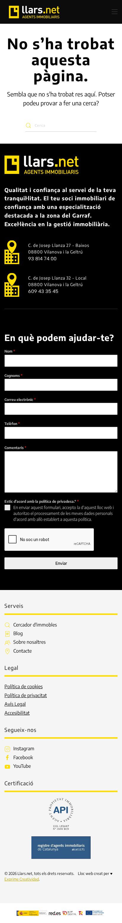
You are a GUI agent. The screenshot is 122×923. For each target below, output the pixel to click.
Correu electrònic (20, 399)
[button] (115, 12)
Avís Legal (15, 704)
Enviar (61, 563)
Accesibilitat (17, 713)
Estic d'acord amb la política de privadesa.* (41, 501)
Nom (9, 351)
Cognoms (13, 375)
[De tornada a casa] (34, 12)
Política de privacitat (25, 695)
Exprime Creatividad (21, 879)
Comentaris (15, 447)
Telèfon (12, 423)
